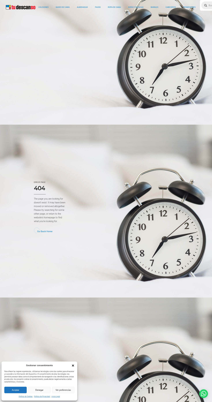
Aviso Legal (55, 397)
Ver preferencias (63, 390)
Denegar (39, 390)
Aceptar (15, 390)
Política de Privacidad (42, 397)
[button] (73, 365)
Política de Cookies (26, 397)
